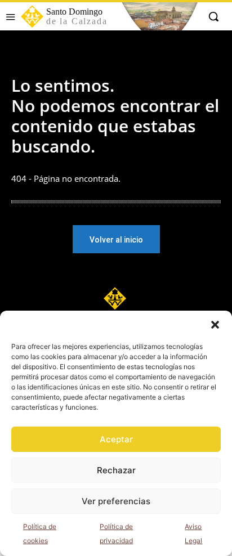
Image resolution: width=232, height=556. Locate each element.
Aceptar (116, 439)
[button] (215, 324)
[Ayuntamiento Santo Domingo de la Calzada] (116, 298)
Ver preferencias (116, 501)
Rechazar (116, 470)
